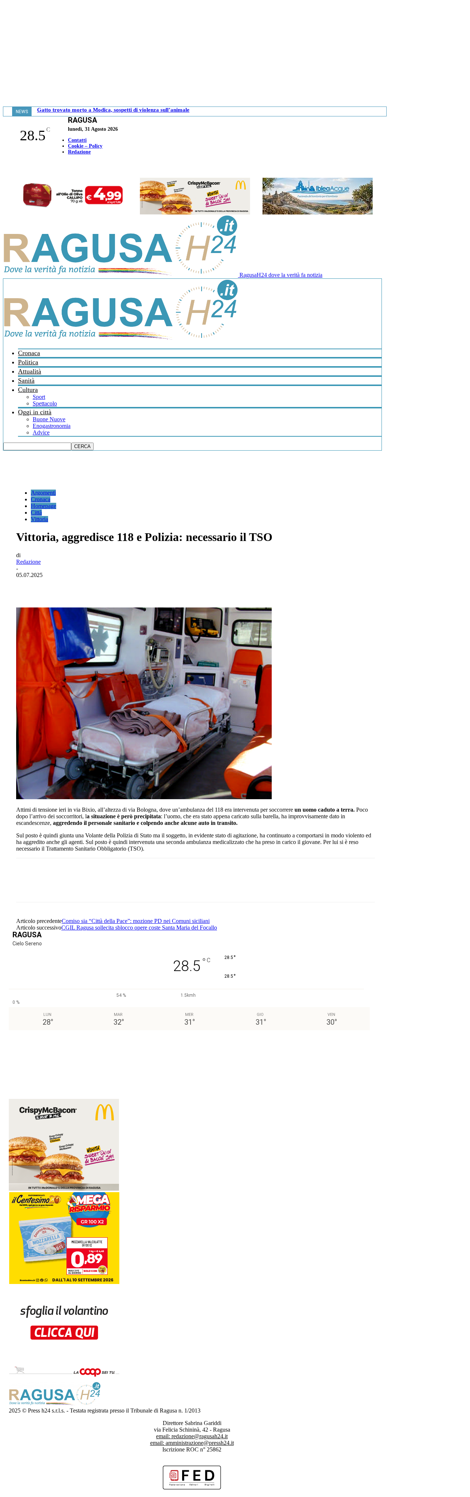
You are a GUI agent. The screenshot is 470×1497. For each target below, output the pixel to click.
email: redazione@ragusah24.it (192, 1436)
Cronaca (29, 353)
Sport (39, 397)
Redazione (79, 152)
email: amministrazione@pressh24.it (192, 1443)
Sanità (26, 380)
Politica (28, 362)
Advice (41, 432)
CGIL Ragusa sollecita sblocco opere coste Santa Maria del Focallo (139, 927)
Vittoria (39, 519)
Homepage (43, 506)
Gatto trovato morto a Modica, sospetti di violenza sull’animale (113, 110)
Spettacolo (45, 403)
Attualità (29, 371)
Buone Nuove (49, 419)
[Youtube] (8, 167)
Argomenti (43, 493)
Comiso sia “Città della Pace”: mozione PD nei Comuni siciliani (136, 921)
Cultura (28, 389)
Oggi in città (34, 412)
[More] (189, 586)
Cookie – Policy (85, 146)
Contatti (77, 140)
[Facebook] (5, 167)
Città (36, 512)
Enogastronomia (51, 426)
